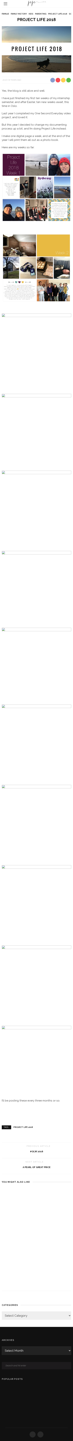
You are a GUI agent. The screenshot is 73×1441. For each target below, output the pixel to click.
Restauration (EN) (29, 1414)
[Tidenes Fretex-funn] (3, 1387)
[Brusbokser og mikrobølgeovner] (54, 1193)
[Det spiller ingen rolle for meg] (19, 1255)
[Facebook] (33, 1434)
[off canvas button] (5, 3)
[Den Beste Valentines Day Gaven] (19, 1205)
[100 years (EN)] (3, 1400)
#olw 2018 (36, 1151)
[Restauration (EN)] (3, 1414)
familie (5, 14)
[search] (67, 3)
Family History (19, 14)
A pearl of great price (36, 1167)
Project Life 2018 (57, 14)
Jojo (4, 80)
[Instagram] (40, 1434)
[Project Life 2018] (36, 49)
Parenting (40, 14)
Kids (31, 14)
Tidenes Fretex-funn (31, 1387)
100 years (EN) (27, 1400)
